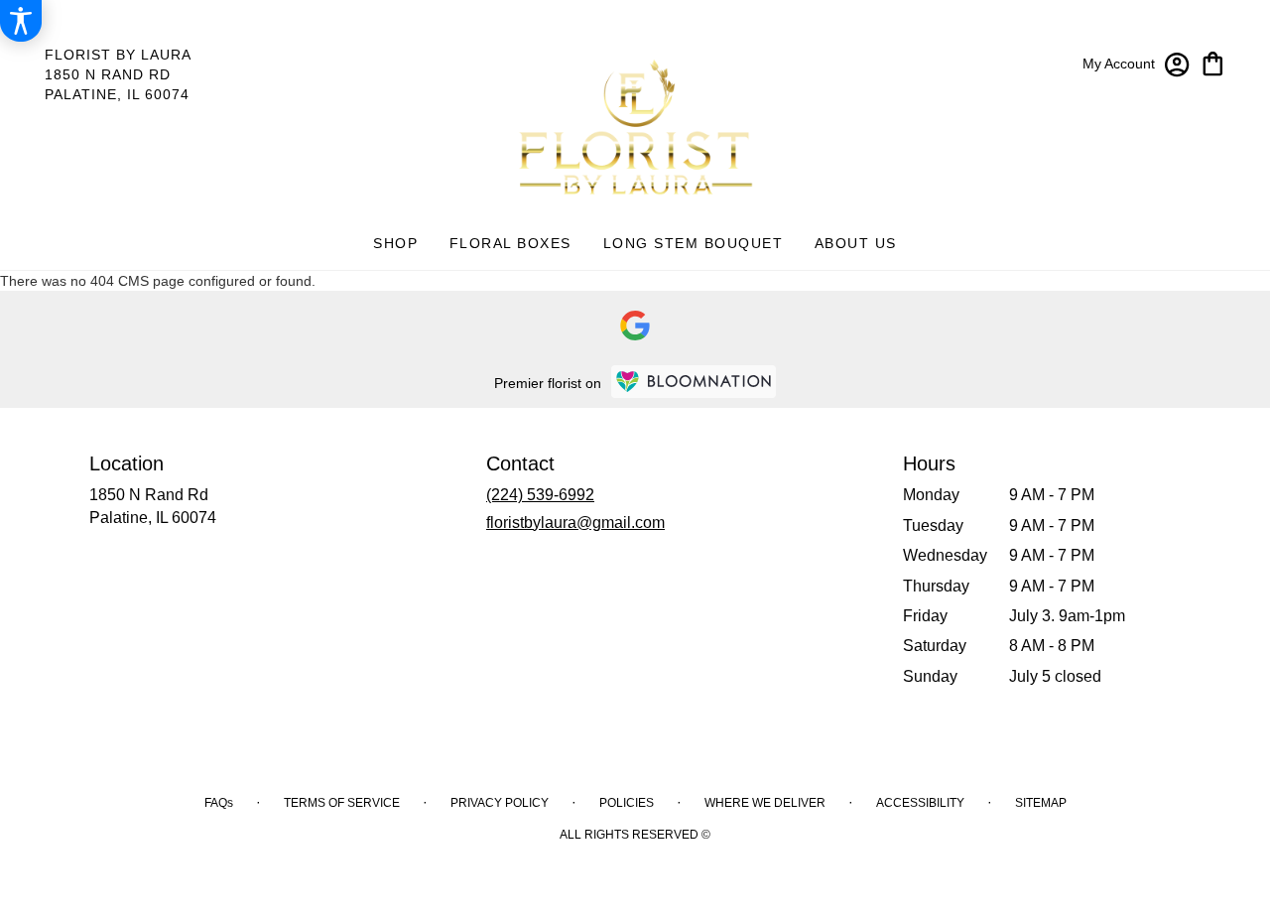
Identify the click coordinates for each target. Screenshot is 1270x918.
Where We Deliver (765, 803)
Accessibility (920, 803)
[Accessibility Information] (21, 21)
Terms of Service (342, 803)
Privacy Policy (499, 803)
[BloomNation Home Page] (693, 381)
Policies (626, 803)
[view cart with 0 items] (1213, 62)
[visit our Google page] (635, 325)
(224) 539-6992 (540, 494)
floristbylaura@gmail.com (575, 522)
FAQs (218, 803)
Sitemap (1041, 803)
